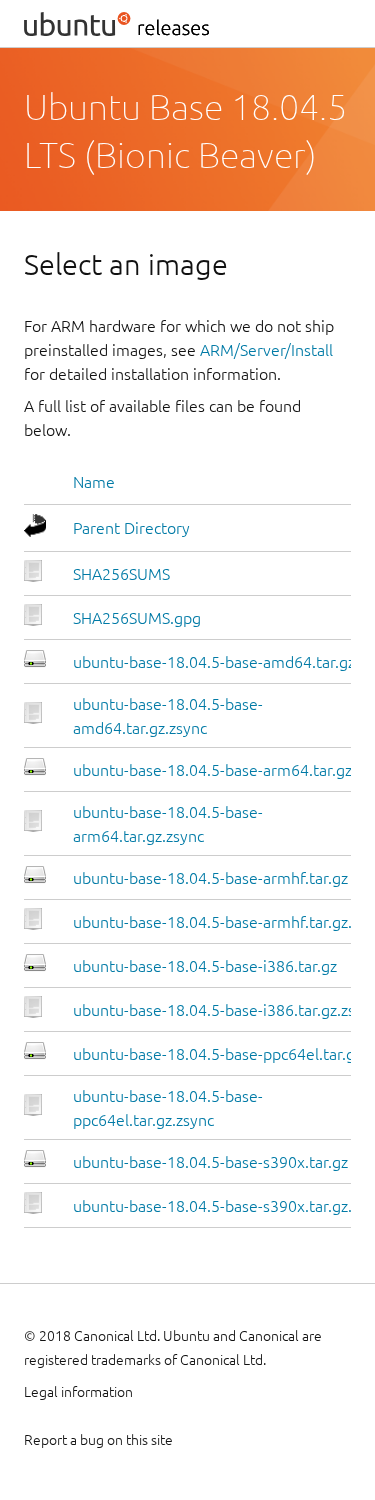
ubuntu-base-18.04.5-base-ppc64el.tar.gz (217, 1054)
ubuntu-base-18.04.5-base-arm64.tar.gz (212, 770)
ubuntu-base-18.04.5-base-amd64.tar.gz (214, 662)
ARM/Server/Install (266, 350)
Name (94, 482)
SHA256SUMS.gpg (137, 618)
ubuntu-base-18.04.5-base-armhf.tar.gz (210, 878)
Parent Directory (131, 528)
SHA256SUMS (121, 574)
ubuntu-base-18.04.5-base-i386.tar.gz (205, 966)
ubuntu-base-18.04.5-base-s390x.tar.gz (210, 1162)
